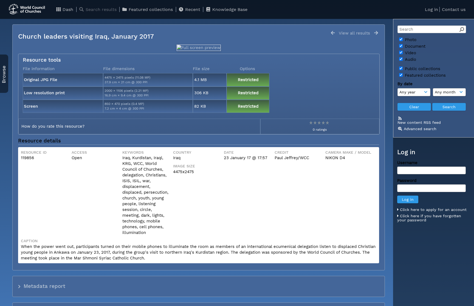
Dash (67, 9)
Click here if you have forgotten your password (429, 218)
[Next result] (376, 33)
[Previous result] (333, 33)
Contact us (453, 9)
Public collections (422, 68)
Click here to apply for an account (433, 209)
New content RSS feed (419, 122)
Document (414, 46)
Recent (192, 9)
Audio (410, 59)
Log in (431, 9)
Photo (410, 39)
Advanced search (420, 129)
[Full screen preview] (199, 47)
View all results (354, 33)
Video (410, 52)
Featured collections (150, 9)
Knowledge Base (229, 9)
